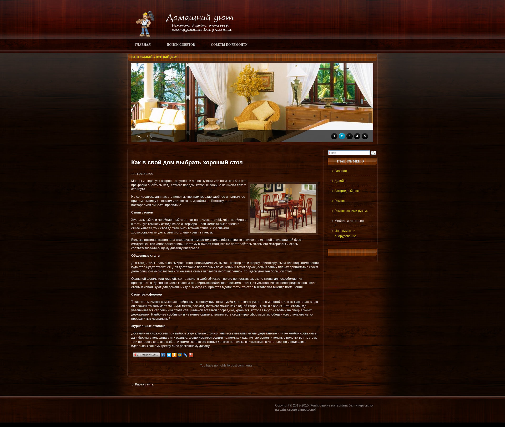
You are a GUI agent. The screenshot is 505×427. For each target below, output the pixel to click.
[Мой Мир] (180, 355)
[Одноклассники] (174, 355)
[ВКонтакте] (163, 355)
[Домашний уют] (182, 36)
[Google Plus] (191, 355)
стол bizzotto (220, 220)
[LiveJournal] (185, 355)
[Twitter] (169, 355)
